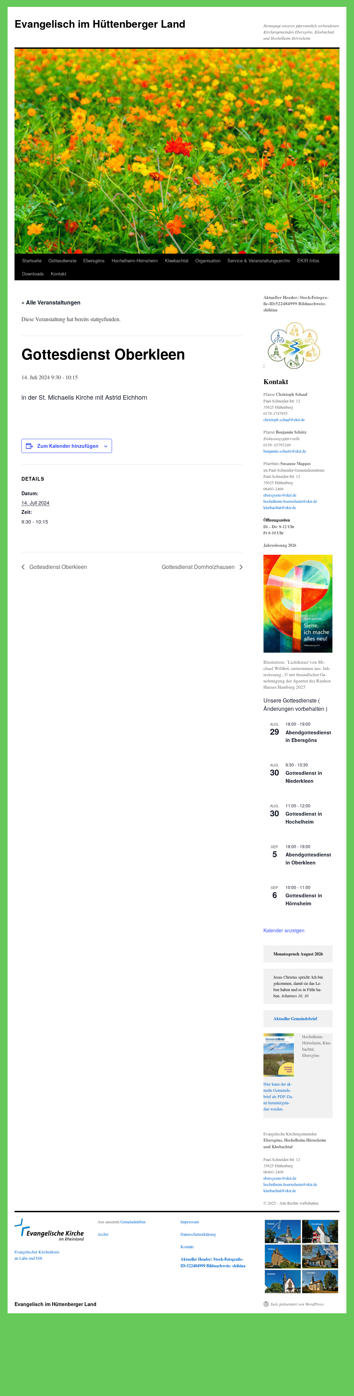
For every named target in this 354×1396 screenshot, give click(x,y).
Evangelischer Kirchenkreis (37, 1251)
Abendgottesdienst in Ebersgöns (308, 736)
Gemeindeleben (133, 1221)
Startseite (31, 260)
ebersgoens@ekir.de (279, 495)
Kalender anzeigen (284, 930)
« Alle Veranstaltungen (51, 302)
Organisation (208, 260)
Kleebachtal (176, 260)
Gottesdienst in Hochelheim (304, 817)
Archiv (103, 1234)
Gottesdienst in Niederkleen (304, 776)
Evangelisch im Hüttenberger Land (100, 23)
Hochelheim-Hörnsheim (135, 260)
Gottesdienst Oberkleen (57, 567)
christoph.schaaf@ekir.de (284, 419)
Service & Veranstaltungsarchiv (258, 260)
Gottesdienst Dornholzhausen (199, 567)
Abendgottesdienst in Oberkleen (308, 858)
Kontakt (58, 273)
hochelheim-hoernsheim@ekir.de (290, 501)
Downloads (33, 273)
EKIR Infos (308, 260)
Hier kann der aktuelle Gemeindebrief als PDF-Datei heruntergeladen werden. (278, 1096)
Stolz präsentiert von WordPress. (297, 1304)
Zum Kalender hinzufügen (68, 445)
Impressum (189, 1221)
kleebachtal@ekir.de (279, 507)
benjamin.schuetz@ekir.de (284, 451)
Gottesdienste (62, 260)
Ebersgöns (94, 260)
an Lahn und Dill (28, 1258)
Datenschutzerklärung (198, 1234)
